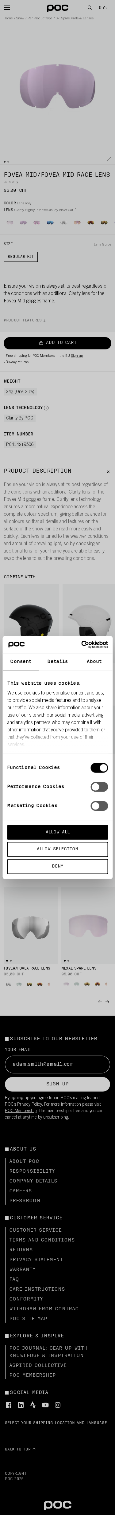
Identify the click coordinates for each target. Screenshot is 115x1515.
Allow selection (57, 849)
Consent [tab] (20, 661)
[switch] (99, 787)
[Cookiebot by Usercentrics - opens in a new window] (82, 645)
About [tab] (94, 661)
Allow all (58, 832)
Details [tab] (57, 661)
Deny (57, 866)
